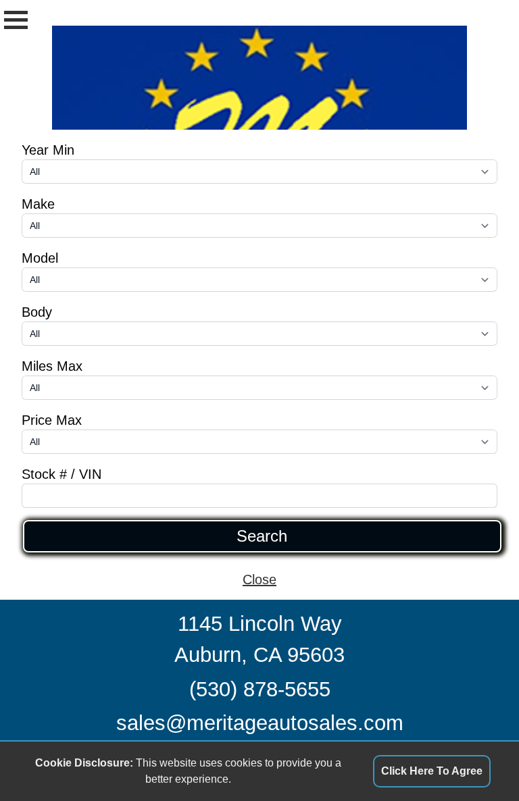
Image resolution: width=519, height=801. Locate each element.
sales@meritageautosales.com (259, 723)
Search (262, 536)
